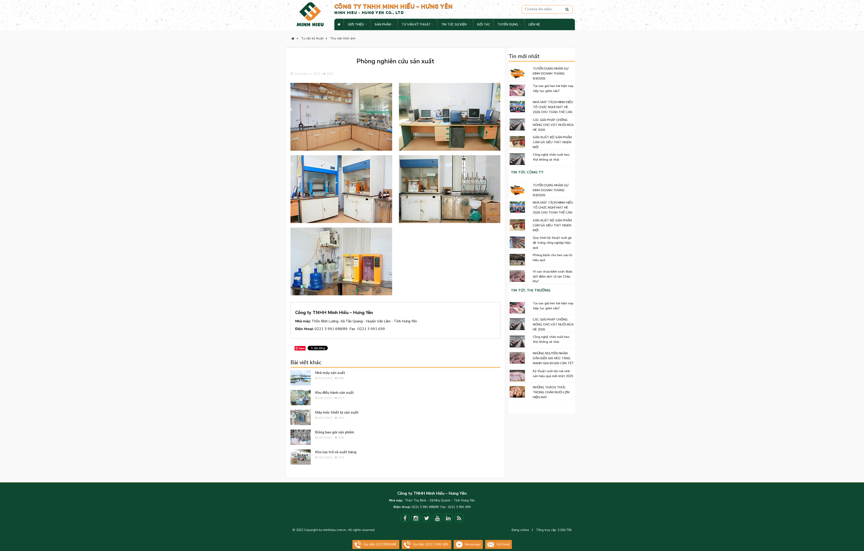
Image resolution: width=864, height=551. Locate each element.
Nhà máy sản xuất (330, 372)
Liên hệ (534, 24)
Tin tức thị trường (530, 290)
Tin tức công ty (527, 172)
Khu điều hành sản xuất (334, 392)
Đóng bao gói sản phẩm (334, 432)
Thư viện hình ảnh (343, 38)
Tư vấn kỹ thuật (416, 24)
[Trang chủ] (292, 38)
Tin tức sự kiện (454, 24)
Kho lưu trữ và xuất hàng (335, 452)
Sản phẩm (383, 24)
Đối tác (483, 24)
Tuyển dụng (507, 24)
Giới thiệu (356, 24)
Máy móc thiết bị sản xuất (337, 412)
